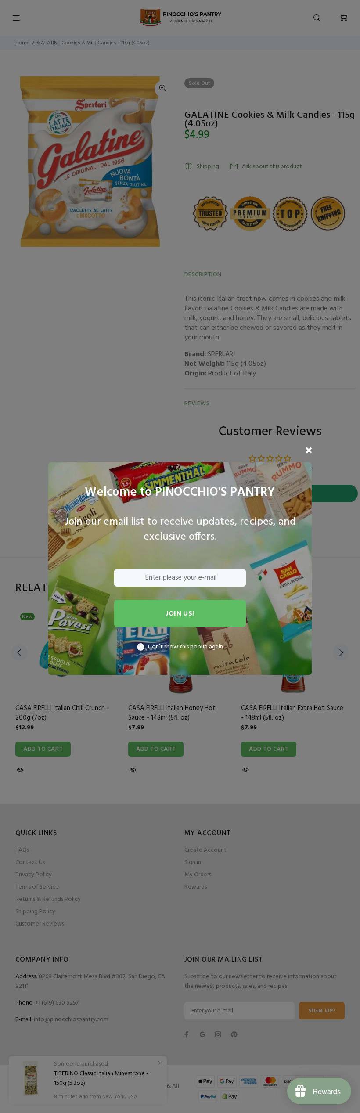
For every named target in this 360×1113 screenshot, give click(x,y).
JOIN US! (180, 614)
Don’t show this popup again (185, 647)
